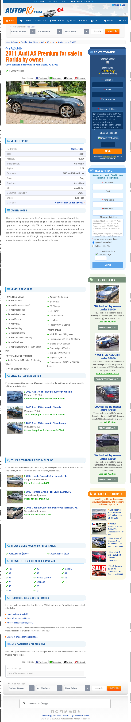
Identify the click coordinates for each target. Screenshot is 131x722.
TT (66, 582)
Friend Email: (108, 208)
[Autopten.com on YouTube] (70, 712)
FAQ (71, 715)
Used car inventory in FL (18, 614)
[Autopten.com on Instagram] (61, 712)
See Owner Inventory (109, 74)
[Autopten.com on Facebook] (52, 712)
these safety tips (109, 156)
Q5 (38, 586)
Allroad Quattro (44, 577)
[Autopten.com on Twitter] (65, 712)
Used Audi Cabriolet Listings (107, 373)
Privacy (78, 715)
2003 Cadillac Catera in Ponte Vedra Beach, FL (51, 507)
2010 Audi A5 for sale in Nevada (43, 407)
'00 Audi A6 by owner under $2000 (107, 408)
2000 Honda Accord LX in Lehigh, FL (46, 476)
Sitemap (57, 715)
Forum (110, 20)
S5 (66, 577)
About (65, 715)
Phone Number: (107, 99)
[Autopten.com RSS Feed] (79, 712)
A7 (38, 569)
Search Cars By (77, 20)
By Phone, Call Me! (102, 246)
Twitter (69, 78)
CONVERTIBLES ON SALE (107, 379)
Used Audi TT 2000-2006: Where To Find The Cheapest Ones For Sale (115, 529)
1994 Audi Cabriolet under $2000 (107, 357)
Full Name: (107, 80)
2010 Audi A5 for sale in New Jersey (46, 423)
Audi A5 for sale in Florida (18, 618)
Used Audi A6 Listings (107, 422)
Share (116, 5)
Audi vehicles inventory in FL (20, 622)
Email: (107, 89)
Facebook (43, 78)
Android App (47, 715)
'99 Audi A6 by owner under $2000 (107, 457)
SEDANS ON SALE (107, 328)
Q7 (38, 590)
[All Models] (49, 31)
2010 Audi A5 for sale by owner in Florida (49, 391)
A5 (10, 586)
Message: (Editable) (107, 109)
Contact (85, 715)
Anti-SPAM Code (107, 251)
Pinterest (81, 78)
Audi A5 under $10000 (19, 553)
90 (10, 573)
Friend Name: (108, 200)
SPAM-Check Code (107, 133)
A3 (10, 577)
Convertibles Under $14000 (69, 202)
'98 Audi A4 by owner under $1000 (107, 308)
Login (124, 5)
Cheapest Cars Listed (34, 20)
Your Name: (107, 182)
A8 (38, 573)
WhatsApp (56, 78)
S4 (66, 573)
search (112, 31)
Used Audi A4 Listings (107, 322)
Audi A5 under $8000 (59, 553)
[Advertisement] (45, 130)
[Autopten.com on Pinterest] (56, 712)
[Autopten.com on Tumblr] (74, 712)
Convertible (77, 149)
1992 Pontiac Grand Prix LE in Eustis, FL (48, 491)
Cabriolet (41, 582)
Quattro (68, 569)
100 (10, 569)
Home (11, 20)
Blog (95, 20)
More (121, 20)
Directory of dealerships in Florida (22, 636)
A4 (10, 582)
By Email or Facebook (103, 242)
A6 (10, 590)
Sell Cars (56, 20)
